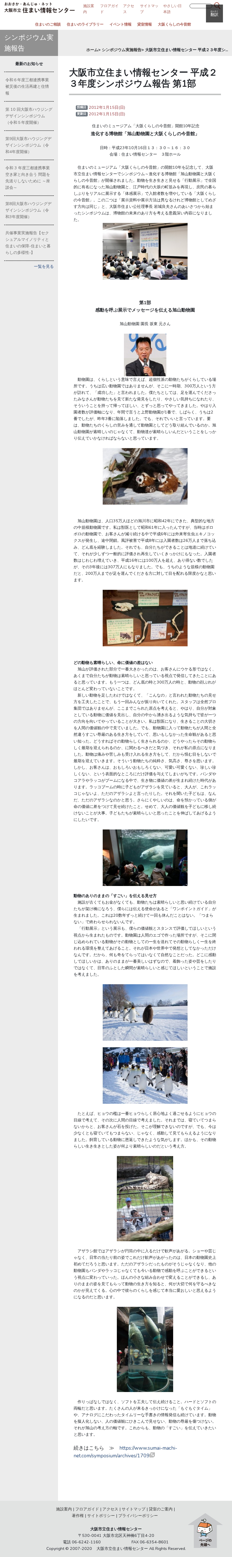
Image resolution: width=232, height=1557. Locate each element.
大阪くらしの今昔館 (174, 24)
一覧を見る (44, 266)
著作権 (78, 1515)
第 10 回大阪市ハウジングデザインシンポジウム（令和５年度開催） (28, 115)
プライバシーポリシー (138, 1515)
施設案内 (64, 1509)
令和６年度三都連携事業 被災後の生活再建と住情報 (29, 86)
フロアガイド (87, 1509)
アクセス (110, 1509)
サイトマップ (133, 1509)
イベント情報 (120, 24)
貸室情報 (144, 24)
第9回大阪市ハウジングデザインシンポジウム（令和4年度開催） (28, 145)
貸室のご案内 (161, 1509)
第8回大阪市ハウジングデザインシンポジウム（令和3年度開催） (28, 210)
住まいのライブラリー (85, 24)
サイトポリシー (101, 1515)
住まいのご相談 (48, 24)
